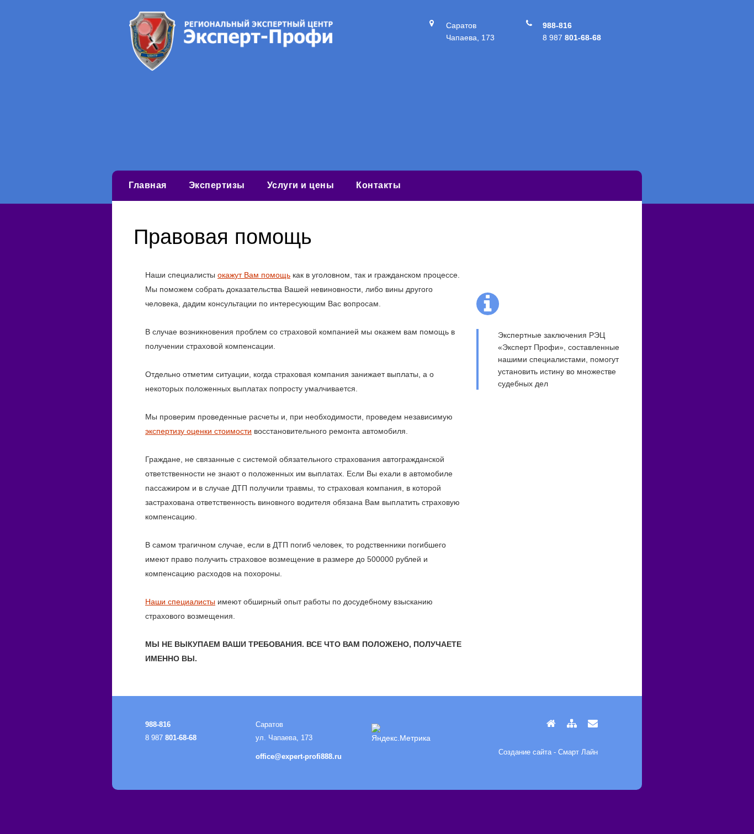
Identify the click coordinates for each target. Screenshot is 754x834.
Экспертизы (217, 185)
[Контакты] (589, 723)
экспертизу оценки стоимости (198, 431)
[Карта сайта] (568, 723)
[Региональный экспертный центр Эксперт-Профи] (231, 68)
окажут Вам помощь (253, 274)
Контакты (378, 185)
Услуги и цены (300, 185)
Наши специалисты (180, 601)
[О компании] (547, 723)
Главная (148, 185)
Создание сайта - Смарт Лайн (548, 752)
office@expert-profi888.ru (299, 756)
